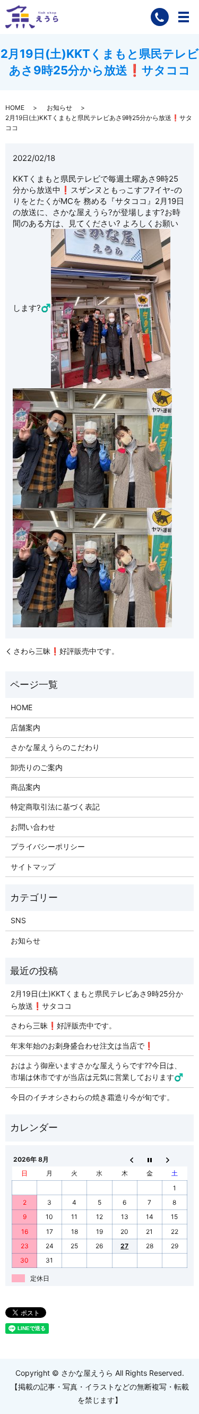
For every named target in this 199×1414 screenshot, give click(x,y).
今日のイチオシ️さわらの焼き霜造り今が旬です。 (92, 1097)
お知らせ (59, 108)
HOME (14, 108)
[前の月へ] (124, 1159)
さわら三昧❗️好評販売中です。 (66, 650)
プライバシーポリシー (48, 846)
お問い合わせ (33, 826)
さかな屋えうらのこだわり (55, 747)
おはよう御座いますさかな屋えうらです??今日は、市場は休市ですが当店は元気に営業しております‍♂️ (97, 1071)
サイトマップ (33, 866)
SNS (18, 920)
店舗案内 (25, 727)
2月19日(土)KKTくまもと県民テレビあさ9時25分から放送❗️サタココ (97, 999)
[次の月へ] (174, 1159)
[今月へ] (149, 1159)
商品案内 (25, 786)
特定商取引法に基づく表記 (55, 806)
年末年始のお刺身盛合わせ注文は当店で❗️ (82, 1045)
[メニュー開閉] (183, 17)
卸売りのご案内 (37, 767)
